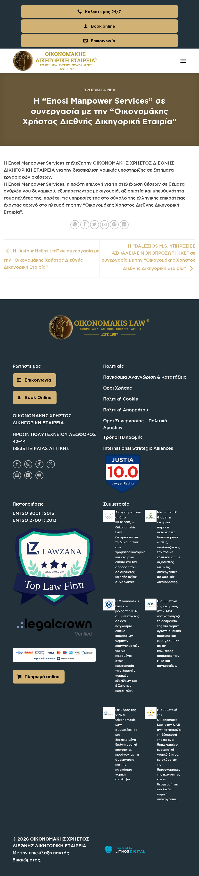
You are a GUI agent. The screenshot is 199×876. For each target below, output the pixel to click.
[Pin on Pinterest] (114, 224)
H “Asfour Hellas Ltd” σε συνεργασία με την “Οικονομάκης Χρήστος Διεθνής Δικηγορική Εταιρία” (51, 258)
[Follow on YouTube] (39, 475)
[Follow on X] (51, 464)
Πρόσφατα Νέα (99, 90)
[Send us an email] (17, 475)
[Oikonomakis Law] (55, 61)
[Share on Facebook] (84, 224)
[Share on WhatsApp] (74, 224)
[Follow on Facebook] (17, 464)
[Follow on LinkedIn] (28, 475)
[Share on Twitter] (94, 224)
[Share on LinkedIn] (124, 224)
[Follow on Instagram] (28, 464)
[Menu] (183, 60)
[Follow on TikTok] (39, 464)
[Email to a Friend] (104, 224)
